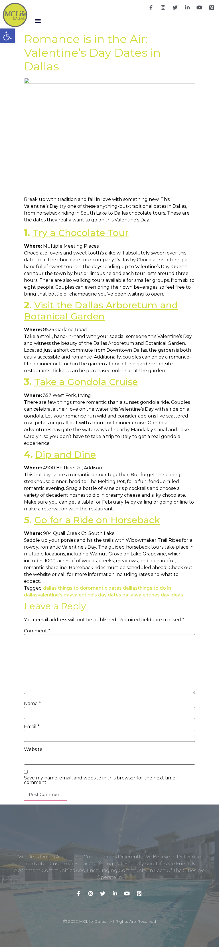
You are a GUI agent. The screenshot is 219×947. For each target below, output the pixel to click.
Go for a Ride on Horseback (97, 520)
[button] (38, 20)
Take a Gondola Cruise (86, 381)
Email (32, 726)
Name (32, 703)
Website (33, 749)
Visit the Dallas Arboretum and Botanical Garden (101, 310)
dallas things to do (64, 588)
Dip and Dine (65, 454)
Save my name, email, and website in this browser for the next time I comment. (101, 780)
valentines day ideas (159, 595)
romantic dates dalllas (112, 588)
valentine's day (55, 595)
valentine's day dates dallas (104, 595)
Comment (37, 631)
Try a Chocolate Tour (81, 232)
